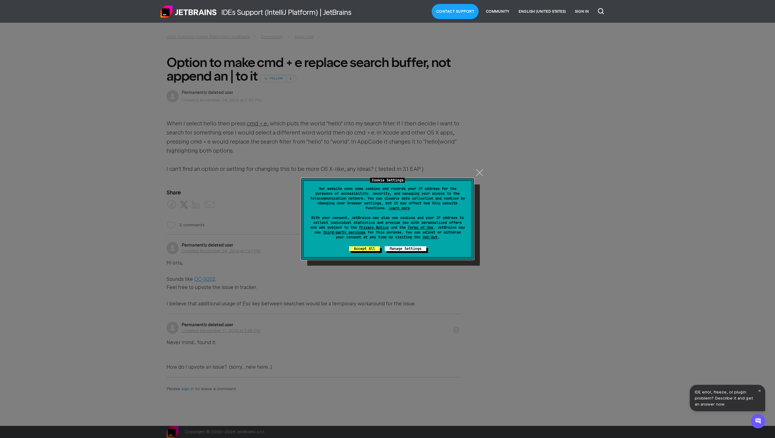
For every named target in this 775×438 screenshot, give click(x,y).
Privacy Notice (374, 227)
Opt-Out (430, 237)
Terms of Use (420, 227)
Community (498, 11)
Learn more (399, 208)
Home (188, 11)
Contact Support (455, 11)
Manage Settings (405, 248)
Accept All (364, 248)
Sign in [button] (582, 11)
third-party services (344, 232)
